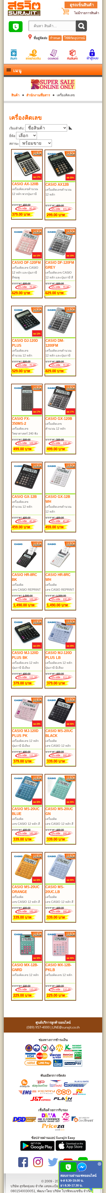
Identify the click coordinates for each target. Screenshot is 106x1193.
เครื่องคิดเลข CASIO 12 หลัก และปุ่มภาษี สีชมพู (25, 272)
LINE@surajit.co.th (66, 1027)
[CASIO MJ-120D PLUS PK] (27, 726)
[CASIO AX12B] (60, 180)
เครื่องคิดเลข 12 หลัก (25, 975)
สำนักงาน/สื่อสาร (38, 95)
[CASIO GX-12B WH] (60, 492)
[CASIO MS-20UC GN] (60, 804)
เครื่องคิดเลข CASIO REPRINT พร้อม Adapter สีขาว (60, 589)
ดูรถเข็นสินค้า (82, 5)
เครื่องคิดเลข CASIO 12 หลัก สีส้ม (26, 901)
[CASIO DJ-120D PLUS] (27, 336)
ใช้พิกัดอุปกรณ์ (74, 38)
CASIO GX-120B (58, 419)
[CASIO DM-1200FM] (60, 336)
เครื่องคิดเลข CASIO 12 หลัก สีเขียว (59, 823)
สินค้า (15, 95)
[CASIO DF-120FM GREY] (60, 258)
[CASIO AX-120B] (27, 179)
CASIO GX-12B (24, 497)
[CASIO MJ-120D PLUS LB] (60, 648)
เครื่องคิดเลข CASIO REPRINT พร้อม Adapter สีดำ (27, 589)
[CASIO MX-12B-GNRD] (27, 960)
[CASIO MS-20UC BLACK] (60, 726)
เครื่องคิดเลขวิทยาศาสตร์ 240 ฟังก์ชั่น (25, 433)
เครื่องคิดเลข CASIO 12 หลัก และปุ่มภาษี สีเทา (59, 277)
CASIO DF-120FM (26, 263)
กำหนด (55, 38)
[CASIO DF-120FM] (27, 258)
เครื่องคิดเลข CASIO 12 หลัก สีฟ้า (26, 823)
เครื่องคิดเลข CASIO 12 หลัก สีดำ (58, 745)
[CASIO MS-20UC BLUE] (27, 804)
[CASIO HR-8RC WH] (60, 570)
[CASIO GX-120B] (60, 414)
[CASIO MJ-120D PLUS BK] (27, 648)
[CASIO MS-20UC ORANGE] (27, 882)
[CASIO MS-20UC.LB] (60, 882)
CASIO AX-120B (25, 184)
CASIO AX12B (57, 184)
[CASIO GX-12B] (27, 492)
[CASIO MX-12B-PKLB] (60, 960)
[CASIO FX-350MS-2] (27, 414)
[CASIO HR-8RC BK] (27, 570)
